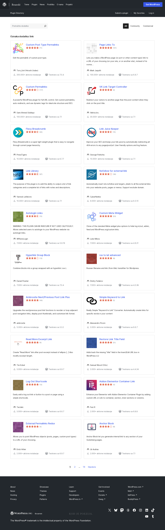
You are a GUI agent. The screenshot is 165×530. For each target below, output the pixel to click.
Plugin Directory (17, 13)
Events (101, 491)
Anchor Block (106, 423)
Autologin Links (34, 213)
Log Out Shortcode (36, 381)
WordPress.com (135, 487)
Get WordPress (153, 4)
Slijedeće (92, 467)
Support (72, 491)
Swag (101, 499)
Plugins (43, 495)
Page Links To (107, 44)
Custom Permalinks (36, 86)
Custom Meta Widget (111, 213)
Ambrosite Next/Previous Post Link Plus (48, 297)
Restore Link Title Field (112, 339)
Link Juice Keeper (109, 128)
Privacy (13, 499)
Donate (102, 495)
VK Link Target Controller (113, 86)
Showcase (44, 487)
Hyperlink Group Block (38, 255)
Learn (71, 487)
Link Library (32, 171)
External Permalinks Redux (40, 423)
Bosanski (38, 514)
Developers (74, 495)
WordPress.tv (76, 499)
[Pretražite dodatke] (45, 26)
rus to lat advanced (110, 255)
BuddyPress (134, 499)
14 (84, 467)
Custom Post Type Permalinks (42, 44)
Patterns (43, 499)
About (12, 487)
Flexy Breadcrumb (36, 128)
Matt (131, 491)
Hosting (13, 495)
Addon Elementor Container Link (117, 381)
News (12, 491)
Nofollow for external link (113, 171)
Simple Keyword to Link (112, 297)
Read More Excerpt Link (39, 339)
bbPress (132, 495)
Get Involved (104, 487)
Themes (43, 491)
